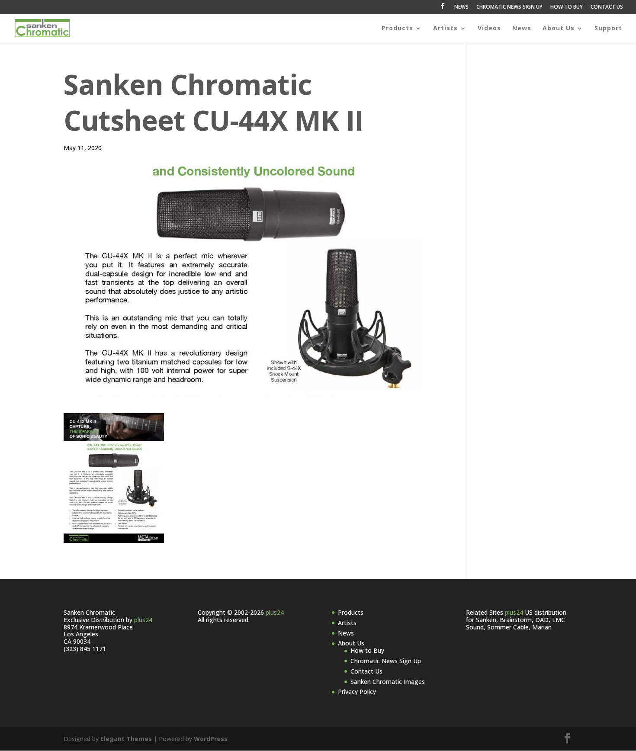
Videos (489, 28)
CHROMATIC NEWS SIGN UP (509, 7)
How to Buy (367, 650)
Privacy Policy (357, 691)
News (521, 28)
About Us (559, 28)
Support (608, 28)
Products (397, 28)
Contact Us (366, 671)
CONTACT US (607, 7)
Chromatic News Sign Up (385, 661)
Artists (445, 28)
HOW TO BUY (566, 7)
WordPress (211, 739)
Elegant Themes (126, 739)
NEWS (461, 7)
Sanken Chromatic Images (387, 681)
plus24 (143, 620)
